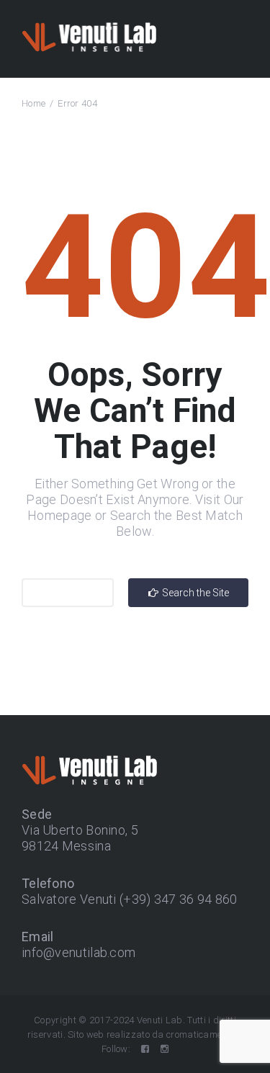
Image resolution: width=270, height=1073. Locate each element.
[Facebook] (145, 1048)
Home (33, 103)
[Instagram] (164, 1048)
